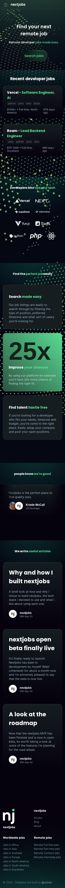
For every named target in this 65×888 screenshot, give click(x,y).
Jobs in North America (16, 861)
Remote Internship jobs (47, 857)
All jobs (38, 817)
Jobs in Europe (11, 857)
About (37, 826)
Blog (36, 821)
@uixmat (47, 882)
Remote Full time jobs (46, 844)
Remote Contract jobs (47, 853)
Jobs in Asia (10, 848)
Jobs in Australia (12, 853)
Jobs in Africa (11, 844)
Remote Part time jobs (47, 848)
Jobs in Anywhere (13, 869)
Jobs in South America (16, 865)
